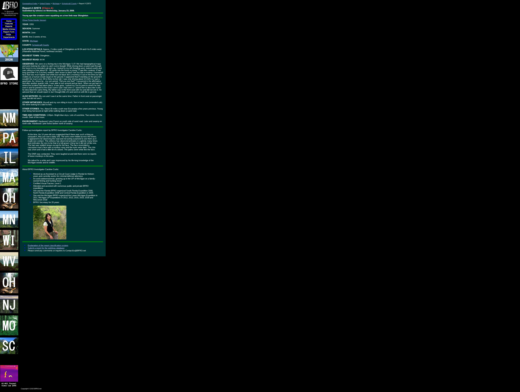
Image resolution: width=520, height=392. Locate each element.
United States (45, 4)
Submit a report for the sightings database (46, 248)
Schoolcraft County (69, 4)
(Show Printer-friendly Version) (34, 20)
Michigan (56, 4)
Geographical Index (30, 4)
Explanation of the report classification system (48, 245)
